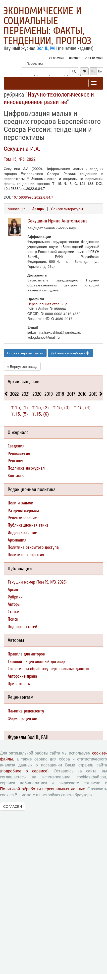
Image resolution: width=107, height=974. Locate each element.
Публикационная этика (28, 525)
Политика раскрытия (26, 554)
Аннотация (16, 208)
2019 (49, 394)
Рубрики (15, 597)
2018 (60, 394)
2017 (71, 394)
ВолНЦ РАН (47, 48)
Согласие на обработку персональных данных (48, 668)
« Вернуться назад (22, 366)
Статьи (13, 611)
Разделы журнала (23, 510)
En (100, 71)
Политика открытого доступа (33, 547)
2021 (26, 394)
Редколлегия (19, 453)
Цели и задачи (20, 503)
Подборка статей (22, 626)
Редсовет (16, 460)
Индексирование (22, 532)
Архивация (17, 540)
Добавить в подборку (68, 352)
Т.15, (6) (40, 414)
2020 (37, 394)
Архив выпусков (23, 381)
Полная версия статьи (25, 352)
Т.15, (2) (40, 407)
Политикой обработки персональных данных (42, 789)
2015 (93, 394)
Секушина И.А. (22, 148)
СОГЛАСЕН (12, 806)
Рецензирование (22, 518)
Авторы (38, 209)
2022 (14, 394)
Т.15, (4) (82, 407)
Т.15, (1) (19, 407)
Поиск (13, 619)
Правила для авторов (26, 654)
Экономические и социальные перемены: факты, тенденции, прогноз (47, 26)
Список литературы (67, 208)
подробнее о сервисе (24, 771)
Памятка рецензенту (26, 711)
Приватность (19, 683)
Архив (13, 589)
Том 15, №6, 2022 (20, 159)
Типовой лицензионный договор (36, 661)
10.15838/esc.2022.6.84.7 (32, 197)
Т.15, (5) (19, 413)
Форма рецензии (22, 718)
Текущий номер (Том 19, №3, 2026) (37, 582)
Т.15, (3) (61, 407)
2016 (82, 394)
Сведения (16, 446)
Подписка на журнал (26, 468)
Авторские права (22, 676)
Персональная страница (47, 303)
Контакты (16, 475)
